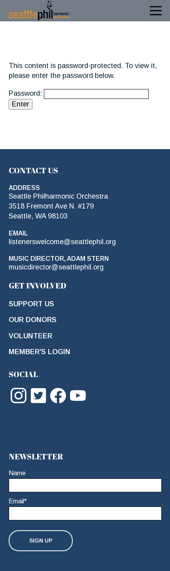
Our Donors (33, 320)
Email (18, 501)
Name (17, 473)
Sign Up (40, 540)
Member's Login (39, 352)
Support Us (31, 304)
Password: (26, 93)
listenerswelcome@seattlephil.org (62, 242)
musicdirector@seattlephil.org (56, 267)
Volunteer (30, 336)
